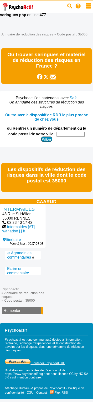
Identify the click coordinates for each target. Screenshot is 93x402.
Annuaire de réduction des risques (27, 34)
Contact (41, 392)
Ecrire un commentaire (18, 271)
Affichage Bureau (17, 388)
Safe (74, 98)
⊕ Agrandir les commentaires (19, 255)
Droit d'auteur (14, 370)
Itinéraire (13, 240)
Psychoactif (10, 289)
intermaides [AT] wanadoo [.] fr (18, 229)
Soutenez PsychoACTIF (48, 363)
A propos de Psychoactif (48, 388)
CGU (30, 392)
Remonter (12, 311)
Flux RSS (61, 392)
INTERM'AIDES (18, 209)
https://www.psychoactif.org (24, 374)
